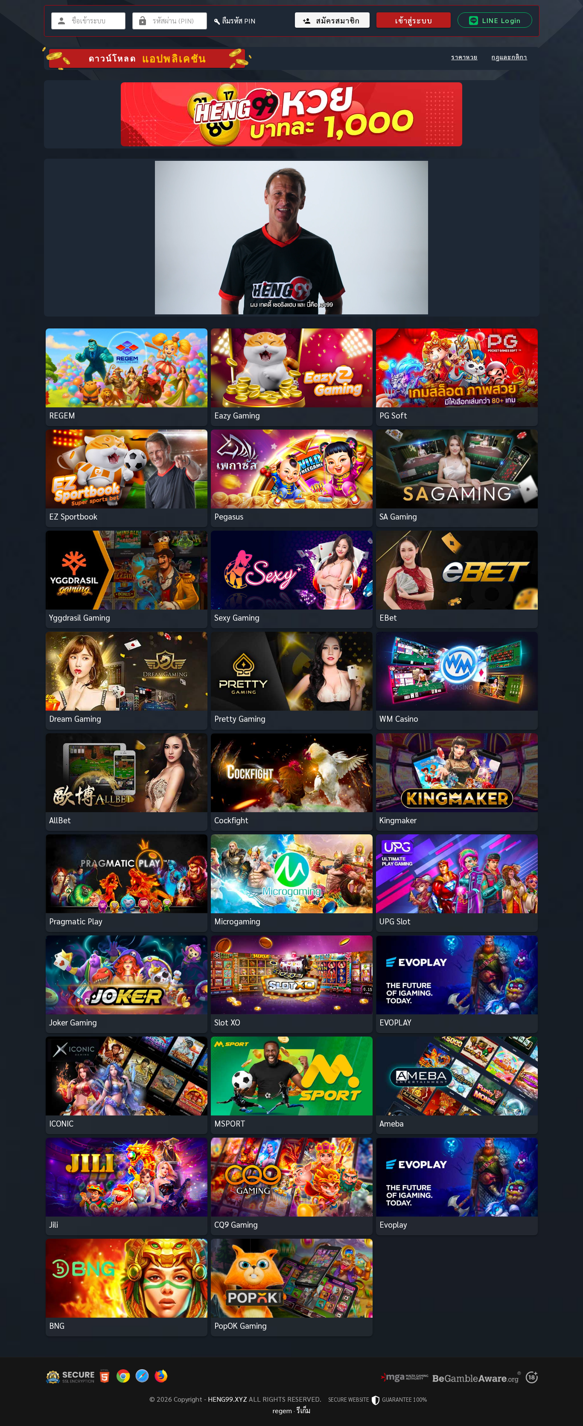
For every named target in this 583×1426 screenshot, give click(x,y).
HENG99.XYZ (227, 1398)
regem (282, 1410)
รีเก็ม (303, 1410)
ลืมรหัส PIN (238, 20)
